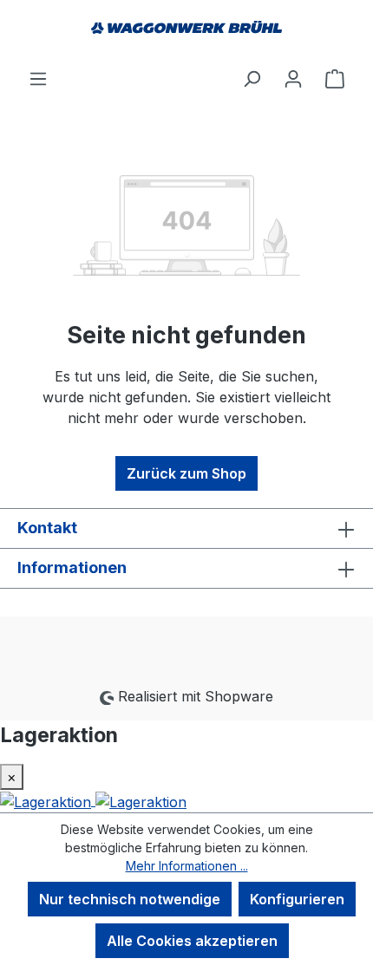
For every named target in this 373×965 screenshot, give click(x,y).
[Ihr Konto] (293, 78)
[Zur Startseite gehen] (186, 34)
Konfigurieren (297, 899)
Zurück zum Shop (186, 473)
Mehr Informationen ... (187, 865)
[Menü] (38, 78)
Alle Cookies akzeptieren (192, 940)
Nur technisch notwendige (129, 899)
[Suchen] (251, 78)
